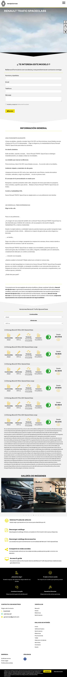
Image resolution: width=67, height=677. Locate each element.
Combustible (33, 314)
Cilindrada (33, 320)
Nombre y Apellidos (12, 75)
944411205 (6, 611)
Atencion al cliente (40, 640)
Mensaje (8, 95)
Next (66, 495)
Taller (36, 638)
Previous (1, 495)
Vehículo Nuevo (39, 629)
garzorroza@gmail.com (11, 617)
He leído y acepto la (18, 104)
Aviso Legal (4, 660)
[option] (17, 495)
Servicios (37, 642)
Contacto (38, 645)
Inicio (36, 626)
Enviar (10, 111)
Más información (58, 671)
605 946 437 (8, 614)
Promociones (39, 635)
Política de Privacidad (23, 104)
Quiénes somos (6, 658)
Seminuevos (38, 615)
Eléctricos (38, 613)
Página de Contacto (7, 608)
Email (7, 82)
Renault (37, 608)
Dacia (36, 610)
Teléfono (8, 88)
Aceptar (47, 671)
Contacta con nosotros (11, 604)
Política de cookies (7, 663)
